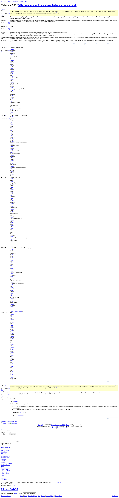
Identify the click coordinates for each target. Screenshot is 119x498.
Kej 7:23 (15, 401)
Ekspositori (3, 459)
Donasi (65, 428)
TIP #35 (3, 482)
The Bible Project (5, 465)
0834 (12, 57)
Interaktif (48, 496)
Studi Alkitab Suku (5, 468)
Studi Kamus (4, 452)
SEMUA (58, 482)
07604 (12, 104)
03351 (12, 54)
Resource (3, 462)
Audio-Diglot (4, 479)
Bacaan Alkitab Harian (6, 463)
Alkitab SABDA (9, 489)
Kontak (54, 428)
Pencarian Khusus (5, 447)
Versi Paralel (4, 1)
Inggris (15, 493)
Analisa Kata (19, 1)
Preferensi (115, 496)
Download (31, 496)
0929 (12, 73)
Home (21, 496)
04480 (12, 93)
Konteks (3, 9)
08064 (12, 87)
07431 (12, 79)
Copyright (40, 425)
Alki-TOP (3, 478)
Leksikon (3, 454)
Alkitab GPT (4, 476)
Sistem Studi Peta (5, 456)
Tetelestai (3, 466)
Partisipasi (59, 428)
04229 (12, 49)
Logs (52, 496)
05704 (12, 71)
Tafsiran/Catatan (11, 1)
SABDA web (4, 469)
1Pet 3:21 (22, 412)
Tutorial (43, 496)
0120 (12, 68)
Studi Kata (3, 453)
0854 (12, 109)
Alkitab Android (5, 473)
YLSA (13, 485)
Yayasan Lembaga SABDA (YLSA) (60, 425)
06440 (12, 62)
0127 (12, 65)
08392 (12, 112)
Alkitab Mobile (4, 472)
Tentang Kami (58, 496)
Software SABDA (5, 470)
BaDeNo (3, 475)
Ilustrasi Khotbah (5, 457)
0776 (12, 95)
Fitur (35, 496)
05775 (12, 84)
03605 (12, 51)
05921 (12, 60)
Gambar (3, 460)
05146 (12, 101)
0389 (12, 98)
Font (39, 496)
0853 (12, 246)
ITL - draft (25, 1)
